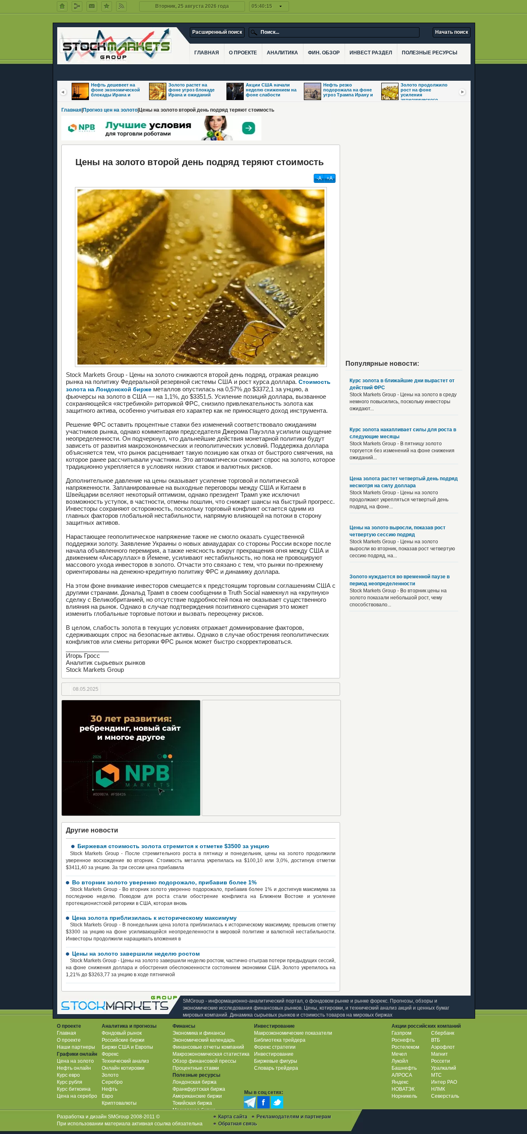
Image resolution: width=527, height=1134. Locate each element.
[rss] (121, 6)
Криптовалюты (119, 1103)
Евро (107, 1096)
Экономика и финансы (199, 1033)
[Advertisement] (271, 758)
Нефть (109, 1089)
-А (319, 178)
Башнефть (404, 1068)
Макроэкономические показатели (293, 1033)
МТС (436, 1075)
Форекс (110, 1054)
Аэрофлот (443, 1047)
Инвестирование (274, 1054)
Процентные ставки (196, 1068)
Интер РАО (444, 1082)
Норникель (404, 1096)
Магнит (439, 1054)
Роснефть (403, 1040)
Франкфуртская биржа (199, 1089)
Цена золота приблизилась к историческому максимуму (154, 917)
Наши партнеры (76, 1047)
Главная (71, 110)
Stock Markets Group (121, 1005)
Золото (110, 1075)
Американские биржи (197, 1096)
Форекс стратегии (275, 1047)
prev (63, 91)
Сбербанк (442, 1033)
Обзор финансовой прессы (204, 1061)
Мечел (399, 1054)
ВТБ (435, 1040)
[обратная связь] (91, 6)
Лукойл (400, 1061)
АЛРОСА (402, 1075)
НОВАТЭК (403, 1089)
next (463, 91)
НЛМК (438, 1089)
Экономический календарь (204, 1040)
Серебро (112, 1082)
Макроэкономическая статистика (211, 1054)
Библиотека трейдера (279, 1040)
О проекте (69, 1040)
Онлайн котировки (123, 1068)
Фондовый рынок (122, 1033)
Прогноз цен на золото (110, 110)
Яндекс (400, 1082)
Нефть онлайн (74, 1068)
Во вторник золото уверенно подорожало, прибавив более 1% (164, 882)
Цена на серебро (77, 1096)
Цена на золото (75, 1061)
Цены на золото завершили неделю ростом (136, 953)
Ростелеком (405, 1047)
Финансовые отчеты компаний (208, 1047)
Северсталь (445, 1096)
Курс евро (68, 1075)
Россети (440, 1061)
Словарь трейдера (276, 1068)
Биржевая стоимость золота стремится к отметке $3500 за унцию (173, 846)
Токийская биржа (192, 1103)
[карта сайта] (77, 6)
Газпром (401, 1033)
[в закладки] (106, 6)
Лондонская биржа (195, 1082)
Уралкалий (443, 1068)
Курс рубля (69, 1082)
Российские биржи (123, 1040)
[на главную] (62, 6)
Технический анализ (125, 1061)
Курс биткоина (74, 1089)
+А (329, 178)
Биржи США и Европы (127, 1047)
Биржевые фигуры (275, 1061)
